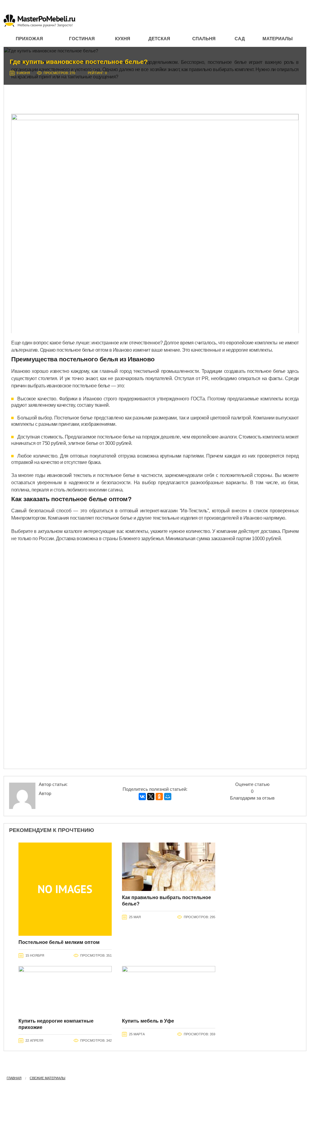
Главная (14, 1078)
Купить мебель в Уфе (148, 1021)
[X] (150, 796)
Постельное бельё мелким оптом (59, 942)
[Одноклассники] (159, 796)
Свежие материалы (47, 1078)
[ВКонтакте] (142, 796)
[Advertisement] (155, 97)
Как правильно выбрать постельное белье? (166, 900)
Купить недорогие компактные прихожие (56, 1024)
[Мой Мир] (167, 796)
